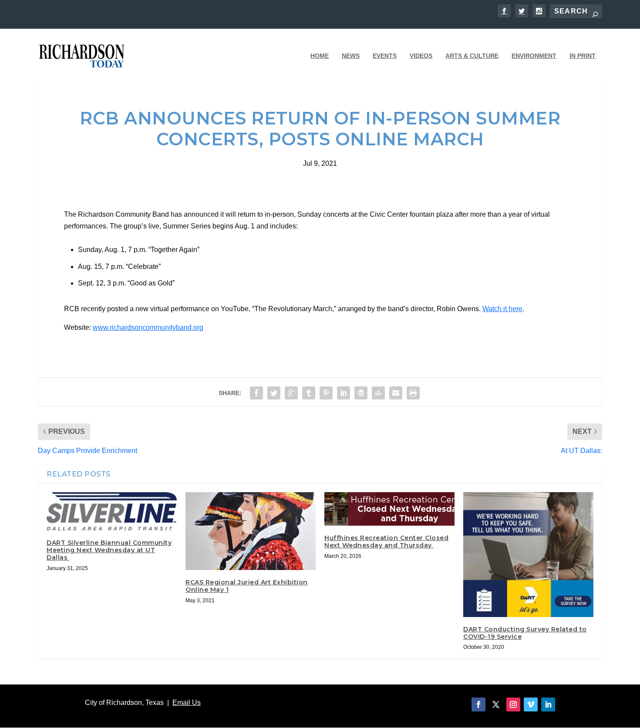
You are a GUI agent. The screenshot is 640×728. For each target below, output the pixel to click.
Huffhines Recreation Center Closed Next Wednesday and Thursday (386, 541)
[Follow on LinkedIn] (548, 704)
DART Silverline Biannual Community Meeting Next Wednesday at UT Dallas (109, 550)
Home (319, 55)
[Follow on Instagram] (513, 704)
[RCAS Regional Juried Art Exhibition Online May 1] (250, 531)
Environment (534, 55)
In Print (582, 55)
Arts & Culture (472, 55)
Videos (421, 55)
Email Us (186, 702)
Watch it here (502, 308)
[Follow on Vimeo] (531, 704)
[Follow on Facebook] (478, 704)
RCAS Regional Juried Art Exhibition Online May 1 (246, 586)
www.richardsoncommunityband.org (148, 327)
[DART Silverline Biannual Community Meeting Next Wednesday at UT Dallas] (112, 511)
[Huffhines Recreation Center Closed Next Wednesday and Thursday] (389, 509)
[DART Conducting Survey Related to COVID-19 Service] (528, 554)
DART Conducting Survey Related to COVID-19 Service (525, 633)
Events (385, 55)
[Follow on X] (496, 704)
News (351, 55)
